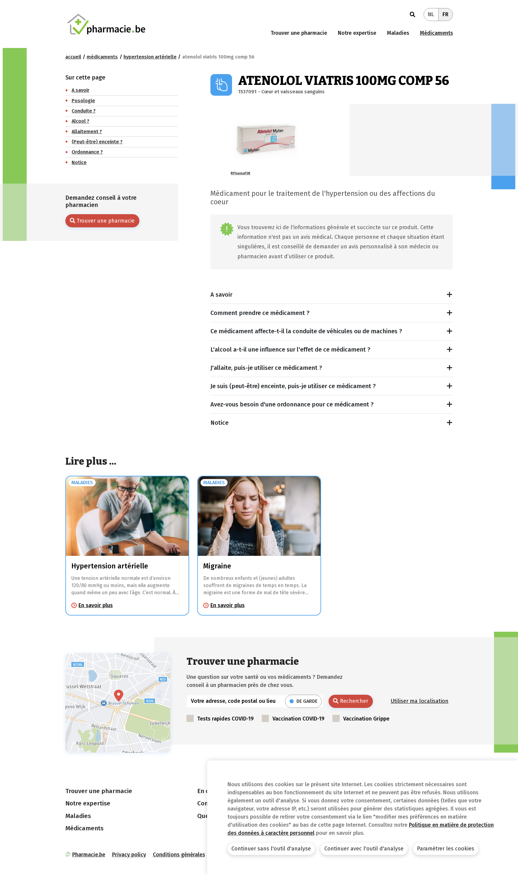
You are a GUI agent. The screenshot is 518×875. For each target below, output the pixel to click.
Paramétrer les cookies (445, 848)
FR (445, 14)
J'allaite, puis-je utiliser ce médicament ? (266, 367)
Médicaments (436, 33)
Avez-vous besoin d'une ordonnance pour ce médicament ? (292, 404)
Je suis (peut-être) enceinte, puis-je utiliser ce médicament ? (293, 386)
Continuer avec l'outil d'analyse (363, 848)
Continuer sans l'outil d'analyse (271, 848)
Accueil (73, 57)
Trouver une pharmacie (299, 33)
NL (431, 14)
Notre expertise (357, 33)
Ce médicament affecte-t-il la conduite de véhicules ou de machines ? (306, 331)
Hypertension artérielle (150, 57)
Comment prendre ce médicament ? (259, 312)
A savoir (221, 294)
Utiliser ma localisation (419, 701)
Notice (219, 422)
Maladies (398, 33)
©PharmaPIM (240, 173)
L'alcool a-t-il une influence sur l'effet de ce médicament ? (290, 349)
